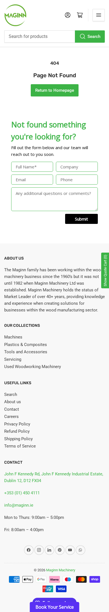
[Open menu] (99, 15)
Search (93, 36)
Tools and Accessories (25, 351)
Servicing (12, 359)
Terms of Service (20, 446)
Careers (11, 416)
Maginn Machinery (60, 570)
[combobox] (54, 36)
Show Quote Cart (105, 270)
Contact (11, 409)
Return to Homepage (54, 90)
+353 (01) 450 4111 (22, 492)
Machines (13, 337)
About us (12, 401)
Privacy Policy (17, 424)
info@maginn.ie (18, 505)
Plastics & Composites (25, 344)
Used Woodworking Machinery (32, 366)
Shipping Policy (18, 438)
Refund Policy (17, 431)
